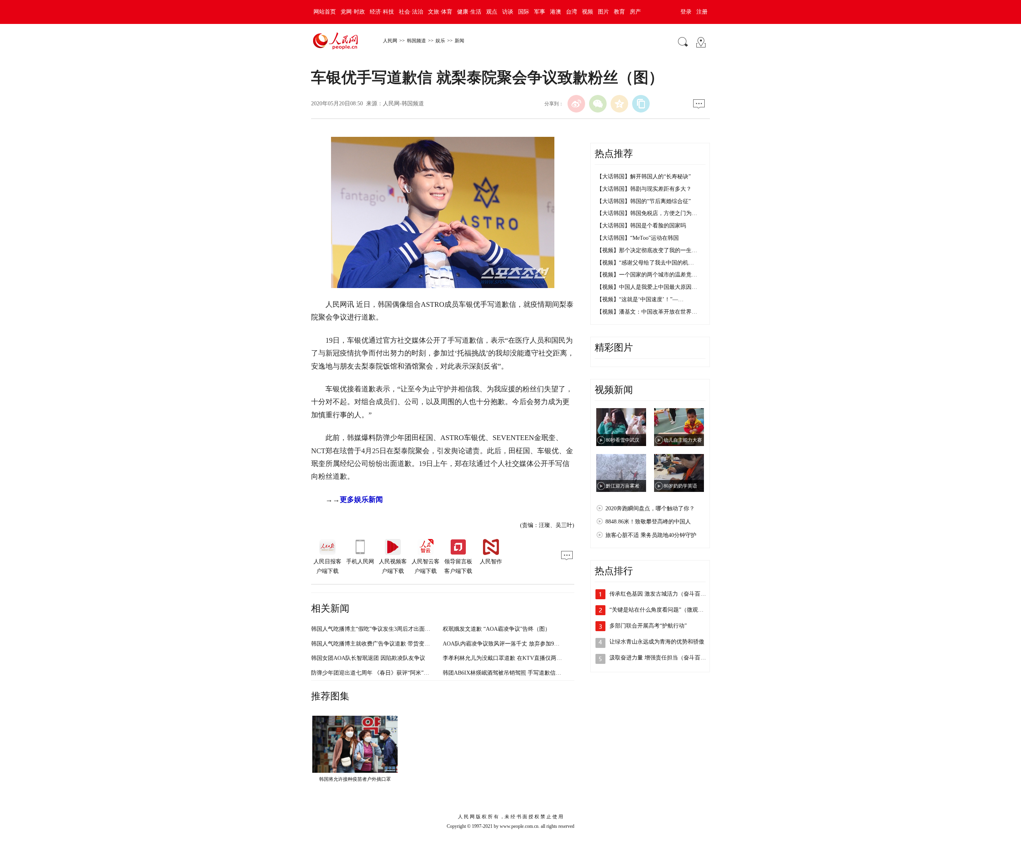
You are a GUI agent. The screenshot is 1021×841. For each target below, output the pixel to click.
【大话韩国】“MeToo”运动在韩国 (638, 238)
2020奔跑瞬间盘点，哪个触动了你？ (650, 508)
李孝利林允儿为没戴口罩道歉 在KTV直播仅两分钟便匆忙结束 (519, 658)
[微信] (598, 104)
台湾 (571, 12)
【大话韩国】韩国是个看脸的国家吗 (641, 226)
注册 (702, 12)
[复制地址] (641, 104)
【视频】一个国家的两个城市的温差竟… (647, 275)
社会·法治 (411, 12)
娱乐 (440, 40)
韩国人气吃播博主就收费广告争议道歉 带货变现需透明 (379, 644)
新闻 (459, 40)
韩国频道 (416, 40)
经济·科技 (382, 12)
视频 (587, 12)
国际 (523, 12)
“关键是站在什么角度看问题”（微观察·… (660, 610)
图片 (603, 12)
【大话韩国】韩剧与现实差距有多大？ (644, 189)
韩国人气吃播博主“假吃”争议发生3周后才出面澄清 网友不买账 (388, 629)
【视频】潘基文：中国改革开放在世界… (647, 312)
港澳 (555, 12)
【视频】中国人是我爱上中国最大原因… (647, 287)
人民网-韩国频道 (403, 104)
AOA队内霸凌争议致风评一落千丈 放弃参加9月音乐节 (509, 644)
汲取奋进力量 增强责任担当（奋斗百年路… (663, 658)
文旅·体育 (440, 12)
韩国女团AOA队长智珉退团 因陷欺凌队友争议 (368, 658)
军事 (539, 12)
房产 (635, 12)
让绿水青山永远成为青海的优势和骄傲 (656, 642)
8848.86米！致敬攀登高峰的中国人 (648, 522)
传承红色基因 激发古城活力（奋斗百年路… (663, 594)
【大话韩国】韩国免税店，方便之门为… (647, 213)
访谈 (507, 12)
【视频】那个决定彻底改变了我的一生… (647, 250)
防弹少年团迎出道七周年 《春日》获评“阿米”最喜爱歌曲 (381, 673)
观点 (491, 12)
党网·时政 (353, 12)
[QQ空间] (619, 104)
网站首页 (324, 12)
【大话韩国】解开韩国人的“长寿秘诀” (644, 177)
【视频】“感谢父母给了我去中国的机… (645, 263)
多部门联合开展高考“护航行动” (648, 626)
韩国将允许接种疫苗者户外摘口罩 (355, 779)
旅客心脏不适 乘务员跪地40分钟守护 (650, 535)
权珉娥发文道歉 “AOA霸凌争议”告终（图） (496, 629)
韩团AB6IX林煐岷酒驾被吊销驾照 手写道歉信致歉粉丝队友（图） (524, 673)
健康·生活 (469, 12)
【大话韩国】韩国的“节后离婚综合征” (644, 201)
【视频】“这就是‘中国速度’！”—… (640, 299)
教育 (619, 12)
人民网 (390, 40)
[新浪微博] (576, 104)
